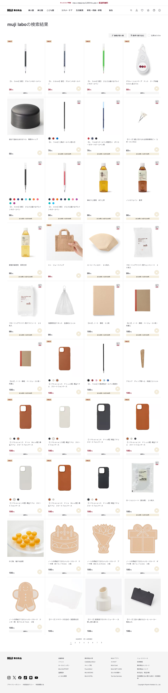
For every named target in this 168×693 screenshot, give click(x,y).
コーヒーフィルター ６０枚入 (98, 265)
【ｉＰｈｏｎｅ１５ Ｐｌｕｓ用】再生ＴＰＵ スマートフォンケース (64, 385)
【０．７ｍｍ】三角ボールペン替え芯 (61, 142)
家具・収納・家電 (94, 10)
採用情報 (140, 662)
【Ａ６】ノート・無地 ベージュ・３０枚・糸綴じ (25, 382)
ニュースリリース (142, 658)
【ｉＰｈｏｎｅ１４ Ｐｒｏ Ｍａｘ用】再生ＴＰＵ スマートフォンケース (64, 504)
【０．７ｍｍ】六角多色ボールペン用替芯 (102, 384)
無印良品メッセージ (143, 665)
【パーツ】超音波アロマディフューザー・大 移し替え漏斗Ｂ (104, 620)
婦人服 (31, 10)
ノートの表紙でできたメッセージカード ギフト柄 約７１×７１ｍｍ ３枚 (142, 562)
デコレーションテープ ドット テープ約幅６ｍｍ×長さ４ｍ (142, 82)
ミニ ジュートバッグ (56, 265)
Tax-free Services (116, 676)
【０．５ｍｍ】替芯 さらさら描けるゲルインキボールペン (103, 82)
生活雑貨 (79, 10)
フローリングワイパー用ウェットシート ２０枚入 (142, 266)
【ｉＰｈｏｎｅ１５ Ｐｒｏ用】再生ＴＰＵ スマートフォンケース (104, 504)
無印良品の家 (89, 658)
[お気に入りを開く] (142, 10)
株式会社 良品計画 (143, 672)
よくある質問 (62, 676)
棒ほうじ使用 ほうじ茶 (96, 200)
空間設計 (61, 672)
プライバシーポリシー (14, 684)
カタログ (113, 662)
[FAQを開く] (154, 10)
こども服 (50, 10)
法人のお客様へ (116, 672)
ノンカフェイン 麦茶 (134, 200)
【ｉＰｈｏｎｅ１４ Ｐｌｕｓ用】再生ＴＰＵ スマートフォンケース (142, 443)
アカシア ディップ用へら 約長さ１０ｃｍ (142, 381)
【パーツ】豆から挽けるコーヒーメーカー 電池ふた (142, 620)
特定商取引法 (40, 684)
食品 (111, 10)
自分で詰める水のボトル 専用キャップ (23, 139)
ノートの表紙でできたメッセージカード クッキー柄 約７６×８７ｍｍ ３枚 (25, 620)
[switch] (39, 88)
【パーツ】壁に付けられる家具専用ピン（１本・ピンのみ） (142, 140)
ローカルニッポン (63, 665)
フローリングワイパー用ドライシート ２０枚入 (25, 324)
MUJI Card (114, 665)
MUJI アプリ (115, 658)
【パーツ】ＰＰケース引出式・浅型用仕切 (63, 619)
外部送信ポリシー (28, 684)
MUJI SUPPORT (63, 669)
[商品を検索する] (131, 10)
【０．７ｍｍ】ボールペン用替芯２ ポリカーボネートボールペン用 (103, 143)
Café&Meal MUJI (90, 662)
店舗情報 (61, 658)
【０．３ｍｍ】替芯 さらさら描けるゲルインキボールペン (64, 208)
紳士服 (40, 10)
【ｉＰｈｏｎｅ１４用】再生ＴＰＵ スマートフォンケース (25, 504)
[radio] (49, 138)
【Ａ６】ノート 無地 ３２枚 (98, 323)
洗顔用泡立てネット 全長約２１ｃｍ (61, 323)
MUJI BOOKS (89, 672)
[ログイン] (136, 10)
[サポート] (159, 10)
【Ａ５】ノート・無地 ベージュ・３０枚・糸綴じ (142, 324)
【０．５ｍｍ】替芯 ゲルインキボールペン (25, 81)
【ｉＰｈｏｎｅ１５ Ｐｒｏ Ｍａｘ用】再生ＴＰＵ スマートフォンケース (25, 443)
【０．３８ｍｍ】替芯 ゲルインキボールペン (64, 82)
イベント (61, 662)
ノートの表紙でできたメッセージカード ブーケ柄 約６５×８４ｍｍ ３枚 (103, 562)
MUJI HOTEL (89, 676)
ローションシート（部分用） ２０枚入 (140, 500)
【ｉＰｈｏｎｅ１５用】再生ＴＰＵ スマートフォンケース (64, 443)
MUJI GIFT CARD (116, 669)
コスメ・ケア (66, 10)
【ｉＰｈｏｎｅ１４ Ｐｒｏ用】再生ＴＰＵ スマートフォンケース (104, 440)
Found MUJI (88, 669)
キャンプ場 (88, 665)
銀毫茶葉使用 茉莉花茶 (18, 265)
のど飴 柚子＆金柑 (16, 561)
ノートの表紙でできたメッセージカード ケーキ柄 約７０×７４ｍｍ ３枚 (64, 562)
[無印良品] (14, 658)
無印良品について (142, 669)
